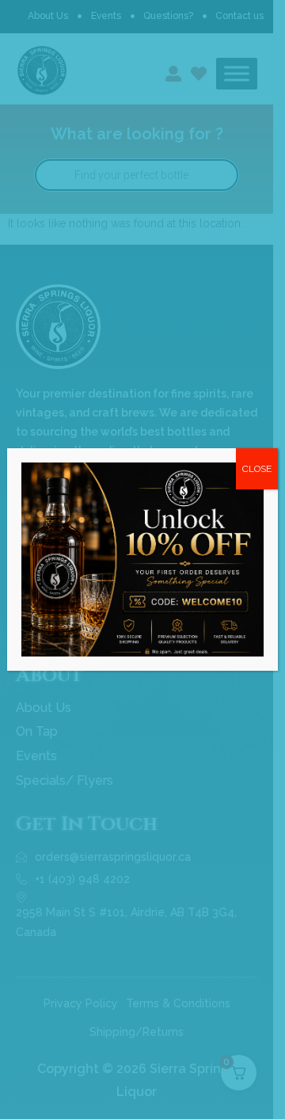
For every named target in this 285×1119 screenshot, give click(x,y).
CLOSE (257, 468)
